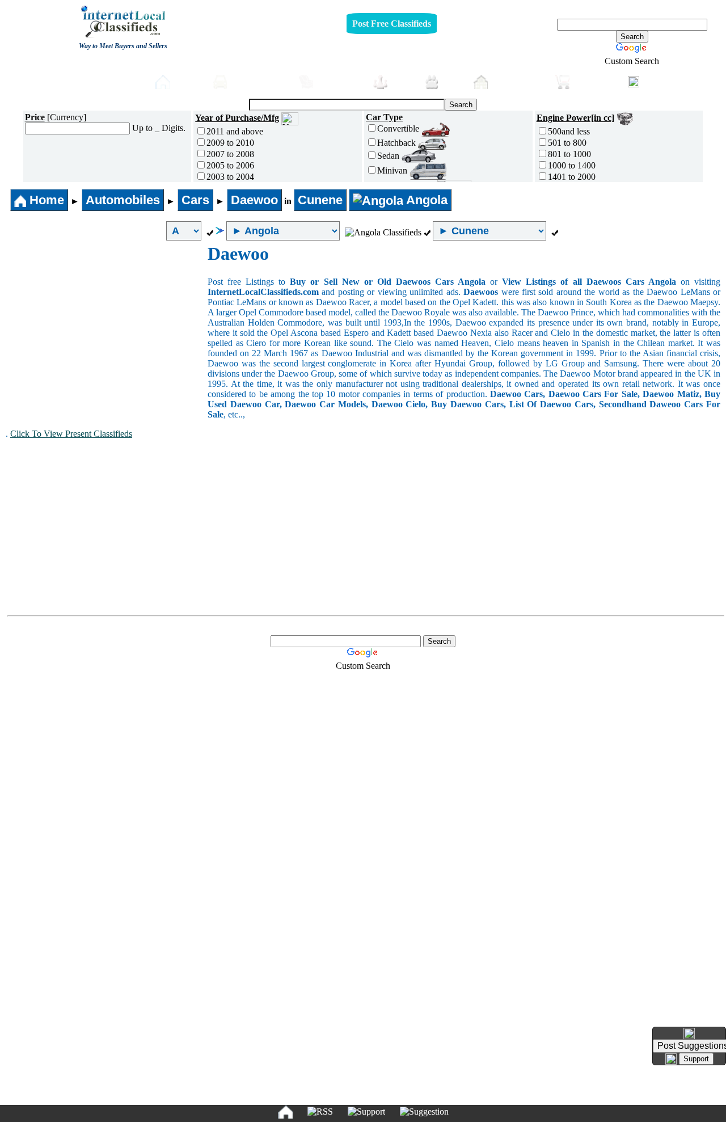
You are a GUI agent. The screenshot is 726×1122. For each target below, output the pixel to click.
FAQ (450, 1095)
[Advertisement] (106, 328)
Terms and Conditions (389, 1095)
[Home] (285, 1112)
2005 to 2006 (230, 165)
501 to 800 (567, 142)
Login (657, 80)
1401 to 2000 (572, 177)
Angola (425, 200)
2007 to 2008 (230, 154)
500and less (569, 131)
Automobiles (260, 81)
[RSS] (320, 1112)
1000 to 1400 (572, 165)
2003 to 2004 (230, 177)
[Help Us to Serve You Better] (689, 1033)
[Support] (366, 1112)
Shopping (596, 81)
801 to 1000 (569, 154)
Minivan (393, 170)
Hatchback (397, 142)
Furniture (340, 81)
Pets (453, 81)
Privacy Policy (293, 1095)
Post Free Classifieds (391, 23)
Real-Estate (518, 81)
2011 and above (234, 131)
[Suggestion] (424, 1112)
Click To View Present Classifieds (71, 433)
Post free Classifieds (100, 80)
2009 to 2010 (230, 142)
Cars (195, 200)
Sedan (389, 156)
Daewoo (254, 200)
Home (188, 81)
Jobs (403, 81)
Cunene (320, 200)
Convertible (399, 128)
